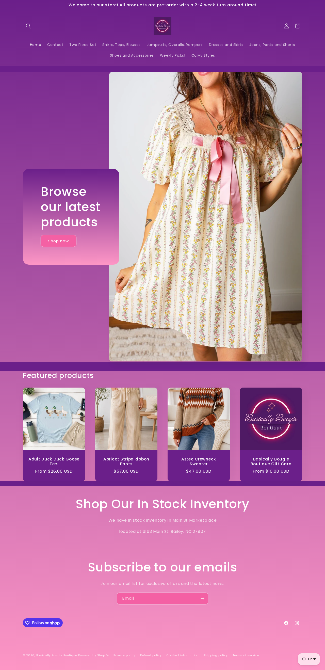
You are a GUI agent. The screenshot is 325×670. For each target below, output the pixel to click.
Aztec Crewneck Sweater (198, 462)
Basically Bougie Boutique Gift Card (271, 462)
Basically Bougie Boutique (56, 655)
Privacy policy (124, 655)
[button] (28, 25)
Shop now (58, 241)
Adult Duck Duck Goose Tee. (53, 462)
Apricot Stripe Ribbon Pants (126, 462)
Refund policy (151, 655)
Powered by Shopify (93, 655)
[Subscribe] (202, 598)
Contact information (182, 655)
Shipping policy (215, 655)
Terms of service (246, 655)
